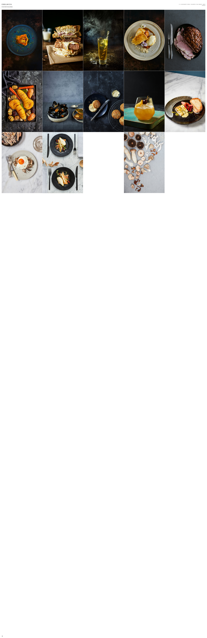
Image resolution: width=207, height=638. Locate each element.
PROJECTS (200, 4)
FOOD (180, 4)
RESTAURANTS (184, 4)
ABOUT (204, 4)
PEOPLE (188, 4)
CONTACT (203, 5)
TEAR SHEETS (193, 4)
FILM (197, 4)
